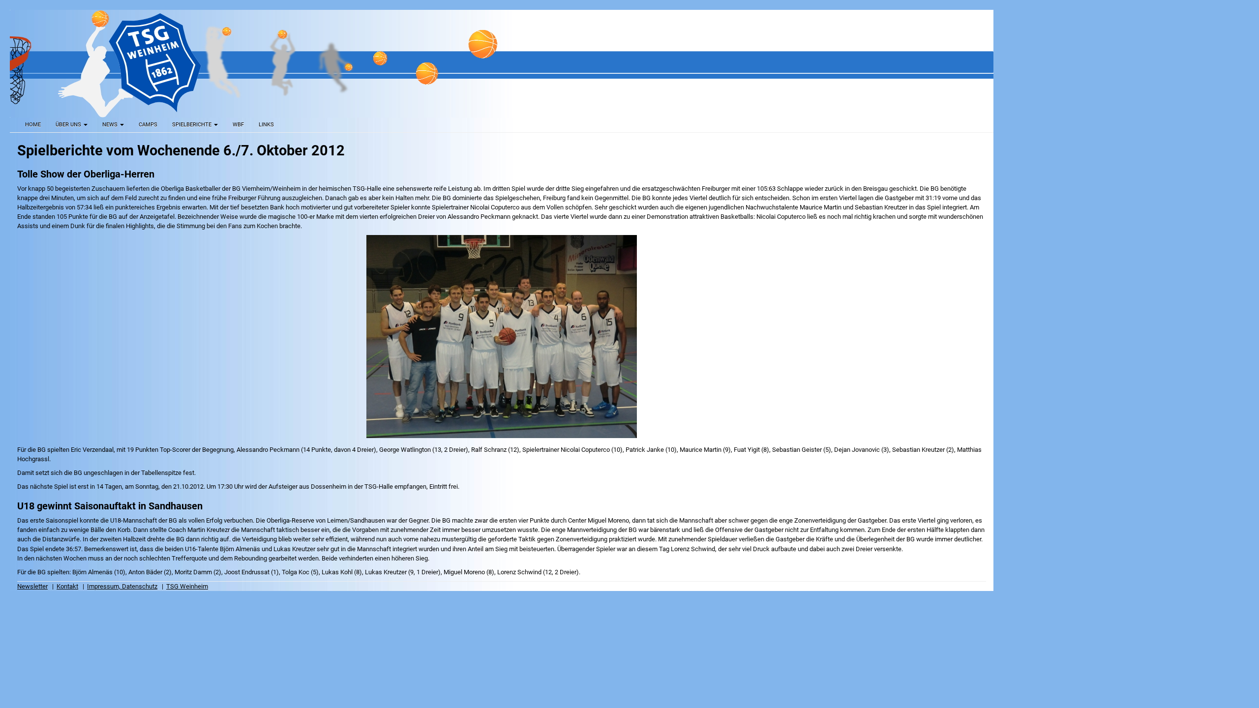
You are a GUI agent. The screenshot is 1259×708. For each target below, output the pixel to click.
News (110, 124)
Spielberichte (192, 124)
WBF (238, 124)
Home (33, 124)
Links (266, 124)
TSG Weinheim (187, 586)
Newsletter (32, 586)
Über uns (69, 124)
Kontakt (67, 586)
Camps (148, 124)
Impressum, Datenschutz (122, 586)
